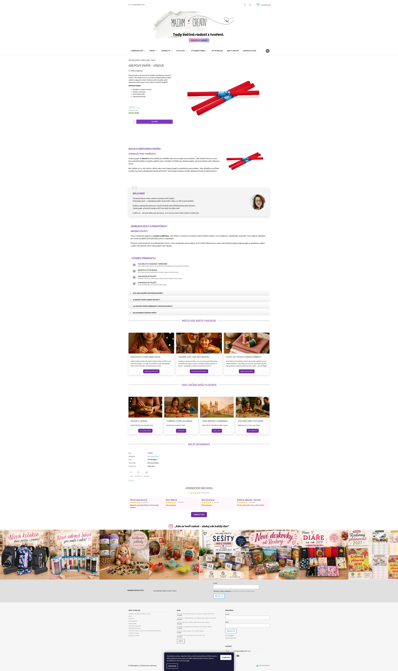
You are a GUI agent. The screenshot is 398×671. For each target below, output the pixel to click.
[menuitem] (138, 51)
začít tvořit (181, 431)
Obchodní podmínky (135, 628)
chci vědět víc (252, 431)
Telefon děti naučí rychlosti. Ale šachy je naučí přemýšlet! (196, 614)
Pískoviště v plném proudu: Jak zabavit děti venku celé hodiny (196, 618)
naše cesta (216, 431)
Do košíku (154, 122)
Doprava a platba (134, 635)
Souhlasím (226, 657)
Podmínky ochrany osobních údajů (139, 614)
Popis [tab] (131, 480)
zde (187, 661)
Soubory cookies (134, 633)
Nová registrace (229, 636)
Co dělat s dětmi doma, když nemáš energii (190, 631)
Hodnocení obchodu (199, 488)
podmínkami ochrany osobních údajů (243, 591)
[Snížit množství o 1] (135, 123)
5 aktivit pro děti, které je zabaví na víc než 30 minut (193, 622)
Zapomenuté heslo (230, 638)
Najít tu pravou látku (247, 371)
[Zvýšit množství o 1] (135, 121)
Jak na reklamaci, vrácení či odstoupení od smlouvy (145, 630)
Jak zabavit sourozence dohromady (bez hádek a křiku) (194, 626)
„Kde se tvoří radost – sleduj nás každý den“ (201, 526)
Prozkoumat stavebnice (199, 371)
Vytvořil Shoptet (264, 665)
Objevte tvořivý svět (151, 371)
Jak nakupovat (133, 621)
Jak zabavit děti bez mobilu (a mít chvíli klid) (191, 635)
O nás (130, 616)
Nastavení (172, 666)
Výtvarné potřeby (153, 456)
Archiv (181, 641)
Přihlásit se (219, 596)
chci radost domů (145, 431)
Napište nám (132, 623)
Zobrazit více (199, 514)
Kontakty (131, 618)
